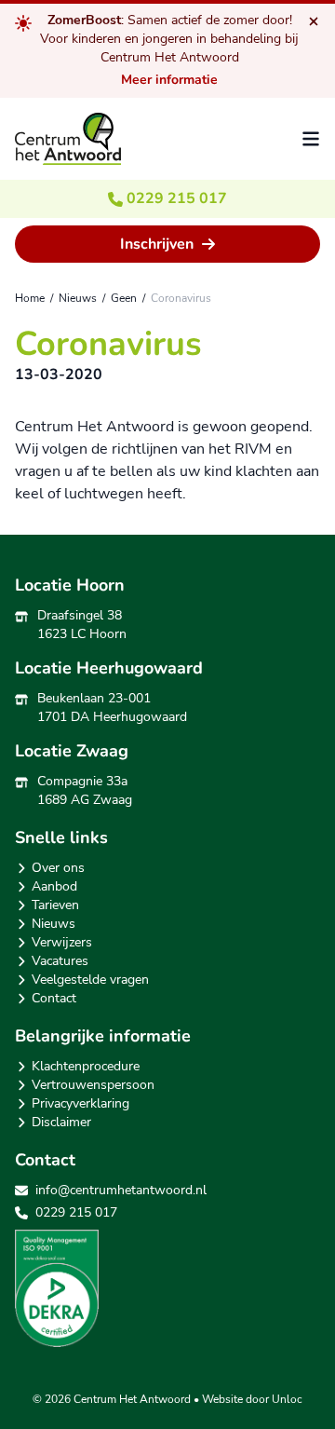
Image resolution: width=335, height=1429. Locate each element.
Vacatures (60, 961)
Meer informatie (169, 79)
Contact (54, 998)
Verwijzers (62, 942)
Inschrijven (157, 244)
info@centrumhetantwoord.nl (121, 1190)
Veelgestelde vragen (90, 979)
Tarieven (55, 905)
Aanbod (54, 886)
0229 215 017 (175, 198)
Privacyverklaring (80, 1103)
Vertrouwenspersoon (93, 1085)
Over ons (58, 868)
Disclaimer (61, 1122)
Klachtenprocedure (86, 1066)
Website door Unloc (252, 1399)
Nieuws (53, 923)
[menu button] (311, 138)
